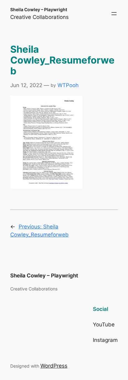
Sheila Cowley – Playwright (38, 9)
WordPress (53, 366)
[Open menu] (114, 13)
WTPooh (68, 85)
